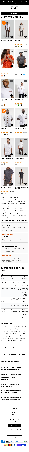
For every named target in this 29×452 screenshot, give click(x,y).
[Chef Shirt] (7, 117)
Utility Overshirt (19, 99)
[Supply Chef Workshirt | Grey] (2, 193)
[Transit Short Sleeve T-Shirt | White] (2, 105)
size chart (20, 331)
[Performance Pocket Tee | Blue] (24, 74)
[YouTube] (21, 429)
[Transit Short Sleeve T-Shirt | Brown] (5, 105)
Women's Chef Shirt (19, 158)
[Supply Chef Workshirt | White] (5, 193)
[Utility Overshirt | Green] (18, 105)
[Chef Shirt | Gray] (7, 134)
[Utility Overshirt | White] (16, 105)
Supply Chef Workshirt (6, 187)
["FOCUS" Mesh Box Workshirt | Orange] (2, 76)
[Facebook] (8, 429)
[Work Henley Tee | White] (24, 46)
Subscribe (14, 425)
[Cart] (27, 7)
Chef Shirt (3, 128)
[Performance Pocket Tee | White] (18, 74)
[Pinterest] (17, 429)
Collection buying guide (8, 348)
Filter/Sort (15, 13)
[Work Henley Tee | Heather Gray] (16, 46)
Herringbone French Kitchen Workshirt (21, 188)
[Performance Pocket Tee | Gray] (16, 74)
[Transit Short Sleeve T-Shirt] (7, 88)
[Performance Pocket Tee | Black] (21, 74)
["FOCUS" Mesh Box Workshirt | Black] (5, 76)
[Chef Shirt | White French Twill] (2, 134)
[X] (11, 429)
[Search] (24, 7)
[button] (27, 46)
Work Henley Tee (19, 40)
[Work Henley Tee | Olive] (18, 46)
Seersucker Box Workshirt (7, 40)
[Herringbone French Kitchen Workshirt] (21, 176)
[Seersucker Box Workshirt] (7, 29)
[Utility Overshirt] (21, 88)
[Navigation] (1, 7)
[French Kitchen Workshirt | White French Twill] (2, 164)
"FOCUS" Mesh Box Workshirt (7, 70)
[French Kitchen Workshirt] (7, 147)
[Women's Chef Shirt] (21, 147)
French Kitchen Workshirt (7, 158)
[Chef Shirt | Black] (5, 134)
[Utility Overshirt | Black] (21, 105)
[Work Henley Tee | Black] (21, 46)
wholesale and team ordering (15, 340)
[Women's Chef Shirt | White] (16, 164)
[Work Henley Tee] (21, 29)
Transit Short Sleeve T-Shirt (6, 100)
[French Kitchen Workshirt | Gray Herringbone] (5, 164)
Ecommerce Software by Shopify (14, 450)
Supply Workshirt (11, 336)
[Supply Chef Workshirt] (7, 176)
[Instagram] (14, 429)
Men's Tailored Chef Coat (20, 128)
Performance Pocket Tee (20, 70)
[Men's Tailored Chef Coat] (21, 117)
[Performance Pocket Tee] (21, 58)
